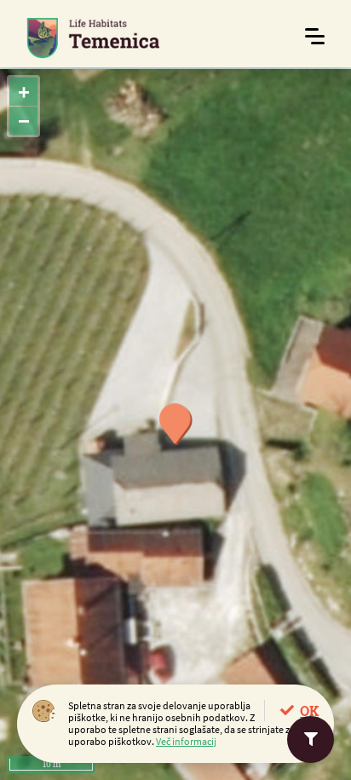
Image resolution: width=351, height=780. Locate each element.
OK (309, 710)
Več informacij (186, 741)
